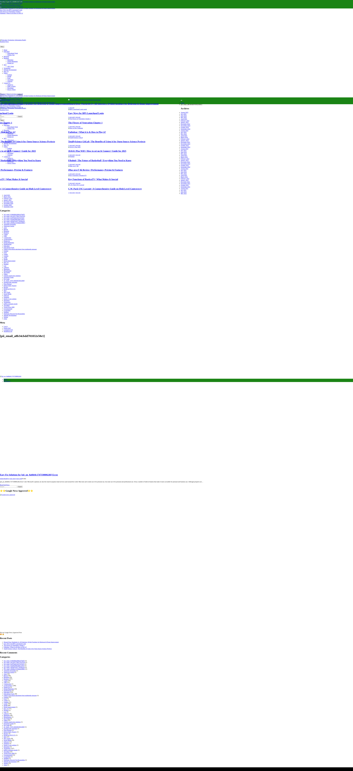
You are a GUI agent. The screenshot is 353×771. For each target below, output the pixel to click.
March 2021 (7, 197)
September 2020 (8, 206)
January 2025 (185, 122)
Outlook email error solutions (12, 276)
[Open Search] (0, 93)
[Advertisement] (176, 25)
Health (9, 76)
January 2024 (185, 140)
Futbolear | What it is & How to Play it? (11, 6)
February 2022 (185, 178)
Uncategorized (8, 309)
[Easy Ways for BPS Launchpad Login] (98, 109)
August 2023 (184, 149)
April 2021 (7, 195)
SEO (5, 65)
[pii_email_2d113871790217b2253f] (14, 216)
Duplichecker (7, 244)
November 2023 (185, 144)
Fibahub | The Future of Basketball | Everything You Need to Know (120, 160)
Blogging (6, 56)
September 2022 (185, 167)
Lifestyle (9, 81)
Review (6, 287)
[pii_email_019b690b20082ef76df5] (14, 214)
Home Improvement (9, 261)
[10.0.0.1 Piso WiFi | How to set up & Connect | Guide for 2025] (95, 147)
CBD (5, 236)
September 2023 (185, 147)
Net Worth (7, 272)
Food (8, 78)
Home (5, 50)
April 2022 (184, 175)
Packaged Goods (9, 277)
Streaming (7, 300)
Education (7, 51)
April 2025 (184, 119)
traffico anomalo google (10, 304)
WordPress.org (8, 331)
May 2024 (184, 134)
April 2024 (184, 135)
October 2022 (185, 165)
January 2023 (185, 160)
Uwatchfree (7, 310)
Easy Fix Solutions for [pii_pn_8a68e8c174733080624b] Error (29, 475)
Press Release (8, 284)
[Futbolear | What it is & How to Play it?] (96, 128)
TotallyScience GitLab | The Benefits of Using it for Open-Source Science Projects (127, 141)
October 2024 (185, 127)
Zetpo (5, 319)
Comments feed (8, 330)
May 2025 (184, 117)
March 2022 (184, 177)
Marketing (10, 60)
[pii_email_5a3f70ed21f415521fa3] (14, 218)
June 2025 (184, 116)
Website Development (10, 70)
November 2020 (8, 203)
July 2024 (183, 132)
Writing (6, 317)
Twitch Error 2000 (9, 307)
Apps (5, 228)
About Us (10, 84)
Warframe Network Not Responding (14, 314)
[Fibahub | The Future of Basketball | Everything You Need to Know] (92, 156)
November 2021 (185, 183)
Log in (6, 326)
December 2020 (8, 202)
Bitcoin (6, 229)
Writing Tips (11, 55)
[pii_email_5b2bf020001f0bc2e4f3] (14, 219)
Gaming (6, 256)
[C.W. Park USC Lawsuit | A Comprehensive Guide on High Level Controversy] (97, 185)
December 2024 (185, 124)
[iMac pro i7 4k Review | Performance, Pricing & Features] (94, 166)
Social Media (7, 294)
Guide (5, 257)
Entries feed (7, 328)
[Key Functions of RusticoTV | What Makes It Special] (98, 175)
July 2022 (183, 170)
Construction (7, 237)
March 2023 (184, 157)
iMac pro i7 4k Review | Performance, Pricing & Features (116, 170)
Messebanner (7, 271)
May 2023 (184, 154)
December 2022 (185, 162)
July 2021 (183, 190)
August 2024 (184, 130)
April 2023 (184, 155)
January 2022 (185, 180)
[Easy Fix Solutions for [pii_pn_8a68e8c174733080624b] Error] (10, 376)
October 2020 (8, 205)
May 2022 (184, 173)
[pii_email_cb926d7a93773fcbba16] (14, 221)
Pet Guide (6, 279)
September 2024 (185, 129)
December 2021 (185, 182)
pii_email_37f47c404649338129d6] (14, 280)
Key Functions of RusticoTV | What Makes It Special (114, 179)
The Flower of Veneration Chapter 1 (10, 5)
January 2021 (7, 200)
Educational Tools (12, 53)
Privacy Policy (11, 89)
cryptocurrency (8, 239)
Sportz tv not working (10, 299)
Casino (6, 234)
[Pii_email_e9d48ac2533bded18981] (14, 223)
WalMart (6, 312)
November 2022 (185, 163)
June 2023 (184, 152)
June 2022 (184, 172)
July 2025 (183, 114)
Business (6, 58)
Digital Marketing (12, 61)
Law (5, 266)
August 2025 (184, 112)
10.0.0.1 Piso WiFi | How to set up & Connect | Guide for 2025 (118, 151)
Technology (7, 68)
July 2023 (183, 150)
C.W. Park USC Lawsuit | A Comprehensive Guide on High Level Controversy (126, 189)
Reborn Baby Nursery (10, 285)
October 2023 (185, 145)
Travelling (10, 80)
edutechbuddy (4, 478)
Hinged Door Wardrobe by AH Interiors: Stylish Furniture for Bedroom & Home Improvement (27, 1)
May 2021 (184, 193)
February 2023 (185, 159)
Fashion (9, 75)
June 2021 (184, 192)
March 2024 (184, 137)
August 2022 (184, 168)
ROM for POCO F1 (9, 289)
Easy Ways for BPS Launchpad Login (11, 3)
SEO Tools (10, 66)
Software (6, 295)
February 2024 (185, 139)
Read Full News (4, 485)
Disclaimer (10, 88)
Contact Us (7, 83)
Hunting (6, 264)
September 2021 (185, 187)
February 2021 (8, 198)
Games (6, 254)
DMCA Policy (11, 86)
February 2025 (185, 120)
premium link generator (10, 282)
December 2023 (185, 142)
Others (6, 73)
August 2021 (184, 188)
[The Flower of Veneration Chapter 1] (100, 119)
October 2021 (185, 185)
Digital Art (10, 63)
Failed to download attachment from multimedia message (20, 249)
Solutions (6, 297)
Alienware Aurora (9, 226)
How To (6, 71)
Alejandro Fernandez (10, 224)
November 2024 (185, 125)
